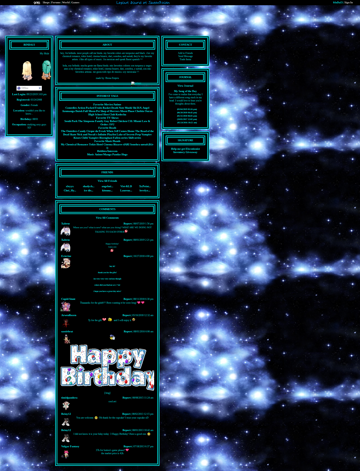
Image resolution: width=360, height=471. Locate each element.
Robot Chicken (118, 121)
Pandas (116, 154)
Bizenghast (105, 137)
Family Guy (102, 121)
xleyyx (70, 186)
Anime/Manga (103, 154)
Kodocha (121, 114)
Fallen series (120, 137)
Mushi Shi (130, 107)
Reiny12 (66, 413)
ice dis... (88, 190)
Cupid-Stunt (68, 298)
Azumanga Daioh (72, 111)
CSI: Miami (134, 121)
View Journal (185, 85)
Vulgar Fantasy (70, 446)
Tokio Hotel (96, 144)
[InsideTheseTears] (44, 81)
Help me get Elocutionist (185, 148)
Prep (138, 134)
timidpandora (69, 397)
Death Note (117, 107)
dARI (126, 144)
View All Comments (107, 217)
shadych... (88, 186)
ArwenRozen (68, 315)
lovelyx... (145, 190)
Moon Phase (127, 111)
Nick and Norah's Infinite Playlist (96, 134)
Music (90, 154)
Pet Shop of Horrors (108, 111)
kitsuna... (107, 190)
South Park (71, 121)
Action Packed (86, 107)
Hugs (124, 154)
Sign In (348, 2)
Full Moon (89, 111)
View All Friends (107, 180)
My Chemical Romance (74, 144)
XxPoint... (145, 186)
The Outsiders (69, 131)
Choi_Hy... (70, 190)
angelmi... (107, 186)
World (66, 2)
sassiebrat (67, 331)
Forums (55, 2)
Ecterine (66, 256)
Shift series (134, 137)
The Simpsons (86, 121)
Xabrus (65, 223)
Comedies (71, 107)
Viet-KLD (126, 186)
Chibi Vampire (90, 137)
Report (128, 223)
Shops (46, 2)
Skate (73, 134)
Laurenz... (126, 190)
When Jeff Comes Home (120, 131)
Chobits (139, 111)
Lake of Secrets (126, 134)
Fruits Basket (103, 107)
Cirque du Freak (96, 131)
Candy (82, 131)
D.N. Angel (143, 107)
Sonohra (135, 144)
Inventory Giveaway (185, 152)
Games (75, 2)
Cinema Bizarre (113, 144)
